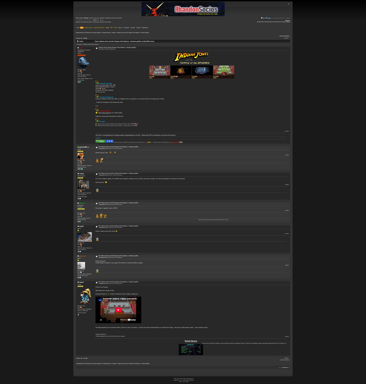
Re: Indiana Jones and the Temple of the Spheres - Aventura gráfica (118, 146)
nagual (81, 282)
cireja (81, 48)
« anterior (281, 36)
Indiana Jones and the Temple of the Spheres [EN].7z (112, 123)
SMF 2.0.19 (176, 378)
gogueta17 (82, 256)
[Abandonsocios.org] (80, 82)
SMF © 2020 (182, 378)
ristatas (81, 173)
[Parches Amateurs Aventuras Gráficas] (80, 222)
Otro (129, 123)
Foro (264, 18)
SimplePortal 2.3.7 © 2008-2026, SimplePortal (184, 380)
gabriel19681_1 (84, 147)
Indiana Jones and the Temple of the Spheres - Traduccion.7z (114, 125)
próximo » (287, 36)
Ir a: (280, 367)
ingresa (96, 18)
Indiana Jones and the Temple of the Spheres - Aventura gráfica (117, 47)
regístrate (101, 18)
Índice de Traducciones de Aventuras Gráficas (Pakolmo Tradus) (191, 219)
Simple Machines (189, 378)
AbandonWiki (101, 92)
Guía (97, 105)
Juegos (269, 18)
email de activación (116, 18)
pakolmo (82, 203)
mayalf (81, 226)
